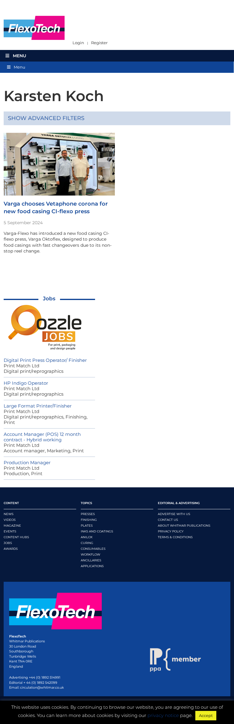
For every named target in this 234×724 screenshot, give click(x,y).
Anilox (87, 537)
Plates (87, 526)
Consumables (93, 549)
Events (10, 531)
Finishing (89, 520)
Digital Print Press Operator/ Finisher (45, 360)
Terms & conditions (175, 537)
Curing (87, 543)
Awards (11, 549)
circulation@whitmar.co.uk (42, 687)
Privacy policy (170, 531)
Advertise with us (174, 514)
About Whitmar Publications (184, 526)
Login (78, 43)
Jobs (49, 298)
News (8, 514)
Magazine (12, 526)
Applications (92, 566)
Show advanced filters (46, 118)
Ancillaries (91, 560)
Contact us (168, 520)
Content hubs (16, 537)
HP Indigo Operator (26, 383)
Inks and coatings (97, 531)
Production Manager (27, 462)
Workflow (90, 554)
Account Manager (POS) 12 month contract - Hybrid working (42, 437)
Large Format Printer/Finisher (38, 406)
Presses (88, 514)
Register (99, 43)
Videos (10, 520)
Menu (19, 55)
